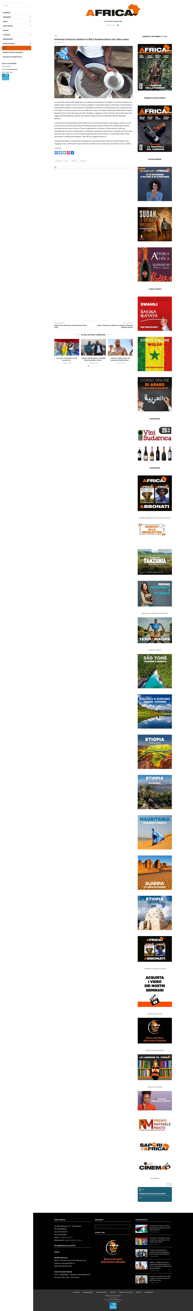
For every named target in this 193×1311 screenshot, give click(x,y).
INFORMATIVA (149, 1292)
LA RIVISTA (6, 35)
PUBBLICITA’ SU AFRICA (126, 1292)
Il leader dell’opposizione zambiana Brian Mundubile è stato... (66, 359)
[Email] (118, 25)
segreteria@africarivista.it (73, 1240)
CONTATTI (113, 1292)
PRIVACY (138, 1292)
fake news (59, 161)
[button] (57, 352)
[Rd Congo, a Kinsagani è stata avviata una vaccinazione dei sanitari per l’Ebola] (141, 1241)
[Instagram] (113, 25)
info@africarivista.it (65, 1237)
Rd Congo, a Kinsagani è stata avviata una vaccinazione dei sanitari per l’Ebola (159, 1240)
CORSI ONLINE (7, 26)
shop (5, 48)
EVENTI (5, 21)
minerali (74, 161)
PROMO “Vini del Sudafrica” (13, 52)
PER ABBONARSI (88, 1292)
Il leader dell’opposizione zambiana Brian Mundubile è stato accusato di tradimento (159, 1252)
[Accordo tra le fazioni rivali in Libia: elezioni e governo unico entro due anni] (141, 1229)
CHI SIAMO (76, 1292)
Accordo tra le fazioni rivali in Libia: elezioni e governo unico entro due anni (159, 1228)
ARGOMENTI (7, 17)
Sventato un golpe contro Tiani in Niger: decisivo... (120, 359)
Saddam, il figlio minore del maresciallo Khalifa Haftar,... (93, 359)
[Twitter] (110, 25)
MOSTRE (5, 30)
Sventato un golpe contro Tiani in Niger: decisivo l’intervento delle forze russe (160, 1278)
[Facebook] (107, 25)
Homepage (6, 12)
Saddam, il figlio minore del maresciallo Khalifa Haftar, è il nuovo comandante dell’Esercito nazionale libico (160, 1265)
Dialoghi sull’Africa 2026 (12, 57)
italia (66, 161)
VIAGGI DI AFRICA (9, 43)
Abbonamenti (8, 39)
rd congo (83, 161)
